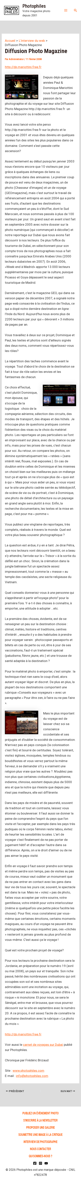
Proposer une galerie (40, 1127)
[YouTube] (46, 1163)
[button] (75, 10)
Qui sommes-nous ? (40, 1155)
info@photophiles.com (32, 1076)
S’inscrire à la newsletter (40, 1120)
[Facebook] (35, 1163)
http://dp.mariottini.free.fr (23, 67)
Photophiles (34, 6)
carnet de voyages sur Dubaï (43, 1044)
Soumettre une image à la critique (40, 1134)
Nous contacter (40, 1148)
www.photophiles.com (28, 1070)
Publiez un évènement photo (40, 1113)
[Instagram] (40, 1163)
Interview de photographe (41, 1141)
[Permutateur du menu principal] (65, 10)
